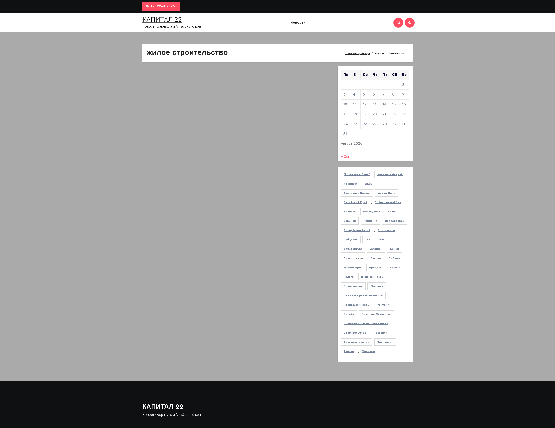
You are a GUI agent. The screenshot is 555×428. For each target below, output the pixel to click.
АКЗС (369, 183)
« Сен (345, 157)
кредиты (375, 267)
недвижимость (372, 276)
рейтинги (383, 304)
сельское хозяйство (377, 314)
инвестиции (353, 267)
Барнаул (350, 211)
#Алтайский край (390, 174)
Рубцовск (351, 239)
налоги (349, 276)
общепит (376, 286)
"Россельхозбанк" (357, 174)
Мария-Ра (370, 220)
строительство (355, 332)
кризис (395, 267)
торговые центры (357, 342)
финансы (368, 351)
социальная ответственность (366, 323)
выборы (394, 258)
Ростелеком (386, 230)
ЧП (395, 239)
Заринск (350, 220)
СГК (368, 239)
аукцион (376, 248)
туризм (349, 351)
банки (394, 248)
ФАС (382, 239)
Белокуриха (371, 211)
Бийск (392, 211)
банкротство (353, 258)
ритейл (349, 314)
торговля (380, 332)
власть (376, 258)
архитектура (353, 248)
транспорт (385, 342)
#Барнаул (350, 183)
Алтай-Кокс (386, 193)
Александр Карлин (357, 193)
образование (353, 286)
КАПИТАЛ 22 (162, 19)
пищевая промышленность (363, 295)
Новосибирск (394, 220)
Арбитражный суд (388, 202)
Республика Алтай (357, 230)
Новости (298, 22)
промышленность (356, 304)
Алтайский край (355, 202)
